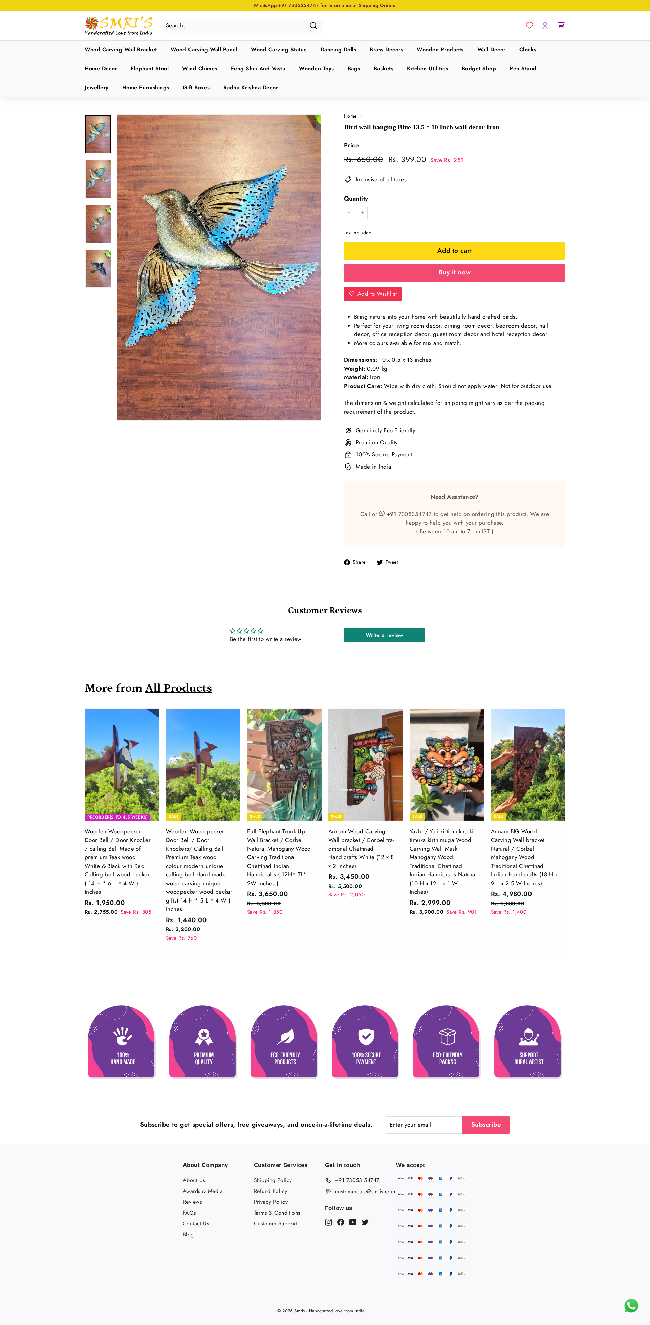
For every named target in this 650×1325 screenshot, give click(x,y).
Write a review (385, 635)
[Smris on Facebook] (340, 1222)
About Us (194, 1180)
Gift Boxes (196, 87)
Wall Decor (491, 50)
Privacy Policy (271, 1202)
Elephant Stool (150, 69)
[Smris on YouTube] (352, 1222)
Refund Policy (270, 1191)
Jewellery (97, 87)
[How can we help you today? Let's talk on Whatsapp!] (631, 1312)
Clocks (528, 50)
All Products (178, 688)
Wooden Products (440, 50)
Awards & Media (203, 1191)
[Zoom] (219, 267)
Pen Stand (523, 69)
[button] (529, 26)
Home (350, 115)
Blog (188, 1234)
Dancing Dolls (338, 50)
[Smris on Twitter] (365, 1222)
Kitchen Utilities (427, 69)
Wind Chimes (199, 69)
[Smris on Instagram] (328, 1222)
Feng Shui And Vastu (258, 69)
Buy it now (454, 272)
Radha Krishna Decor (250, 87)
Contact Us (196, 1223)
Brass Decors (386, 50)
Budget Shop (479, 69)
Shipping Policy (273, 1180)
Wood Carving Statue (279, 50)
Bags (354, 69)
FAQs (189, 1213)
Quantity (356, 198)
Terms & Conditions (277, 1213)
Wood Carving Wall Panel (204, 50)
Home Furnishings (145, 87)
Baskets (384, 69)
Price (351, 145)
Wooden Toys (316, 69)
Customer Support (275, 1223)
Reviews (192, 1202)
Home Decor (101, 69)
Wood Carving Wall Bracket (121, 50)
